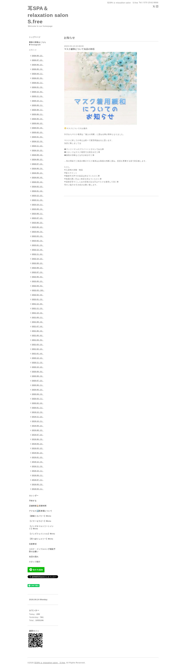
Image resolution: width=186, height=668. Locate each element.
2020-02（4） (37, 403)
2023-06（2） (37, 222)
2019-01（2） (37, 457)
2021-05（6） (37, 335)
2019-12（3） (37, 412)
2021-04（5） (37, 340)
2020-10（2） (37, 367)
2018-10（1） (37, 471)
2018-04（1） (37, 489)
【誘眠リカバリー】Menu (40, 516)
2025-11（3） (37, 96)
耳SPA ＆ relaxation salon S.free (49, 663)
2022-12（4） (37, 250)
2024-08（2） (37, 159)
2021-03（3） (37, 344)
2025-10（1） (37, 101)
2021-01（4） (37, 353)
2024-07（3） (37, 164)
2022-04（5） (37, 286)
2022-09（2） (37, 263)
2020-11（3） (37, 362)
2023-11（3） (37, 200)
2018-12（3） (37, 462)
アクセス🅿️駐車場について (40, 511)
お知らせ (33, 50)
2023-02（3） (37, 241)
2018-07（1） (37, 480)
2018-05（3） (37, 484)
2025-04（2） (37, 123)
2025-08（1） (37, 110)
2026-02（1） (37, 83)
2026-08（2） (37, 55)
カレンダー (34, 496)
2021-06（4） (37, 331)
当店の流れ (34, 557)
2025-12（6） (37, 92)
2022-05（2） (37, 281)
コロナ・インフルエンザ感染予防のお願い (42, 550)
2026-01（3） (37, 87)
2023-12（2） (37, 195)
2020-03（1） (37, 399)
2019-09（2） (37, 426)
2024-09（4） (37, 155)
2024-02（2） (37, 186)
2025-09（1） (37, 105)
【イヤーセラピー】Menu (40, 521)
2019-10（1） (37, 421)
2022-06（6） (37, 277)
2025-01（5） (37, 137)
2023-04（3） (37, 232)
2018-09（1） (37, 475)
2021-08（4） (37, 322)
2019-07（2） (37, 435)
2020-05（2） (37, 389)
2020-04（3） (37, 394)
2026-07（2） (37, 60)
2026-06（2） (37, 65)
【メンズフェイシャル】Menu (42, 534)
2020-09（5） (37, 371)
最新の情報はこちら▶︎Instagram (37, 43)
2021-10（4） (37, 313)
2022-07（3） (37, 272)
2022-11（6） (37, 254)
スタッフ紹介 (34, 562)
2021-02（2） (37, 349)
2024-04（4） (37, 177)
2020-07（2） (37, 380)
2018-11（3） (37, 466)
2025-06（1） (37, 114)
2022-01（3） (37, 299)
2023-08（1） (37, 213)
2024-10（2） (37, 150)
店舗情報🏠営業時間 (37, 506)
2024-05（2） (37, 173)
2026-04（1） (37, 74)
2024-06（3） (37, 168)
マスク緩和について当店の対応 (79, 49)
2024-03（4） (37, 182)
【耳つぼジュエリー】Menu (41, 539)
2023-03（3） (37, 236)
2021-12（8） (37, 304)
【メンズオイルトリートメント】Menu (41, 527)
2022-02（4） (37, 295)
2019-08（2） (37, 430)
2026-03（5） (37, 78)
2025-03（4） (37, 128)
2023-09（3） (37, 209)
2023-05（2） (37, 227)
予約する (33, 501)
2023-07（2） (37, 218)
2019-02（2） (37, 453)
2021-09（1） (37, 317)
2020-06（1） (37, 385)
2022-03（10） (38, 290)
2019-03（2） (37, 448)
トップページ (34, 37)
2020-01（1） (37, 408)
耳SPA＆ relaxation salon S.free (51, 14)
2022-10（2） (37, 259)
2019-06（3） (37, 439)
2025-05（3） (37, 119)
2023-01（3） (37, 245)
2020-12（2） (37, 358)
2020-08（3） (37, 376)
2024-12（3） (37, 141)
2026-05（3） (37, 69)
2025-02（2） (37, 132)
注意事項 (33, 544)
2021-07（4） (37, 326)
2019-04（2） (37, 444)
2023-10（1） (37, 204)
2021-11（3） (37, 308)
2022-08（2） (37, 268)
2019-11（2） (37, 417)
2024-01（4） (37, 191)
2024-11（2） (37, 146)
